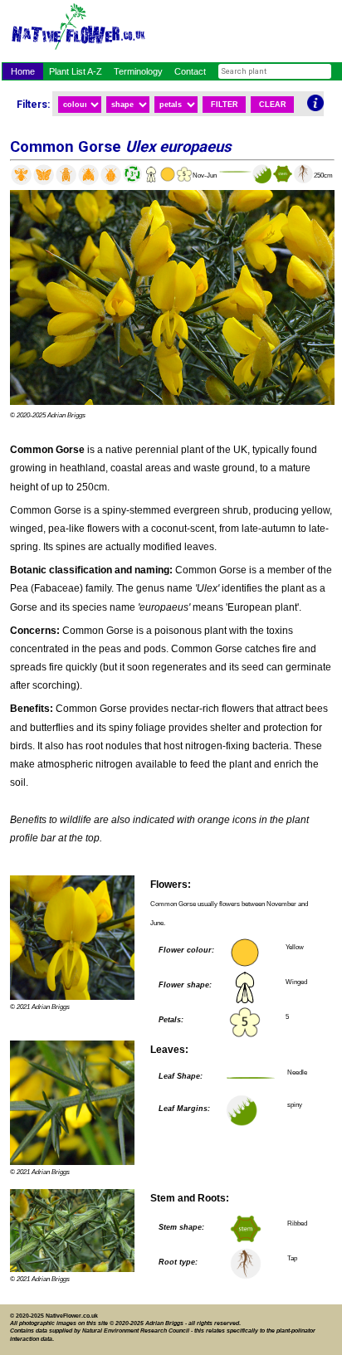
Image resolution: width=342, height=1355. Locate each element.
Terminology (138, 71)
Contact (190, 71)
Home (23, 71)
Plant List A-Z (75, 71)
